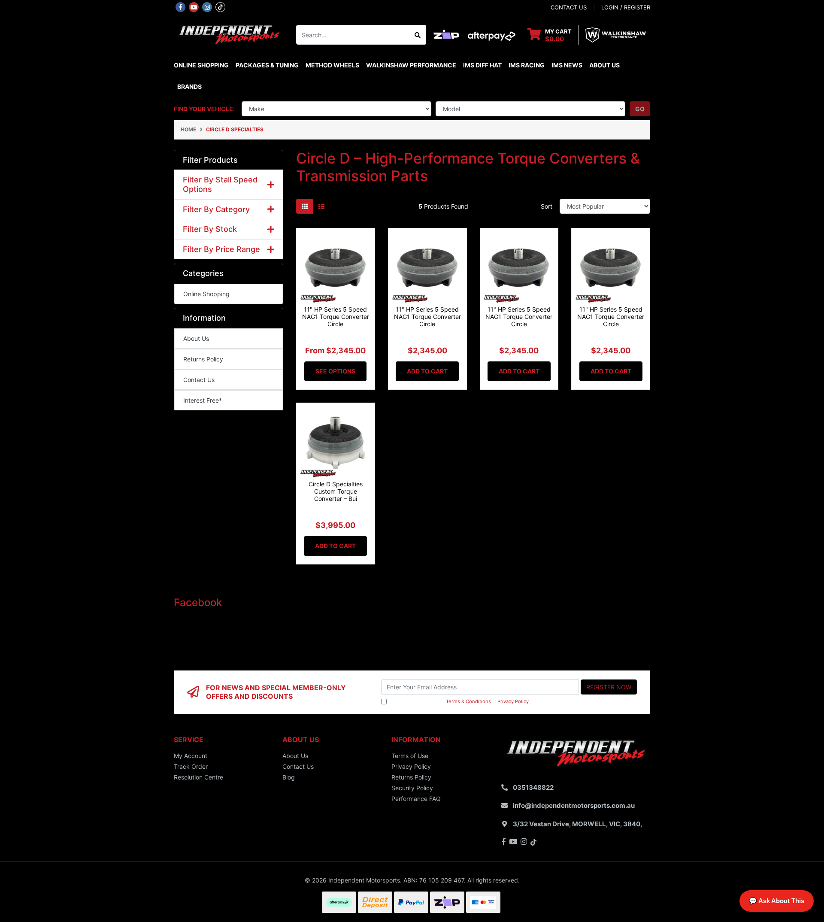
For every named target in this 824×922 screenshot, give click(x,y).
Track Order (191, 766)
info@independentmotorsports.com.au (574, 805)
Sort (546, 206)
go (640, 108)
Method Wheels (332, 65)
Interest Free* (202, 400)
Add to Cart (427, 371)
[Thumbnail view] (304, 206)
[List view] (321, 206)
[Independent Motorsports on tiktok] (220, 6)
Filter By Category (216, 209)
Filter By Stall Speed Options (220, 184)
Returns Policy (203, 359)
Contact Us (199, 379)
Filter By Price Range (221, 249)
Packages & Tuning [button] (267, 65)
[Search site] (417, 35)
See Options (335, 371)
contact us (569, 7)
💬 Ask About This (776, 900)
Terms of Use (409, 755)
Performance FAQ (416, 798)
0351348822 (533, 787)
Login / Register (625, 7)
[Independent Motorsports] (228, 34)
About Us (604, 65)
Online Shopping (201, 65)
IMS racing (527, 65)
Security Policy (412, 788)
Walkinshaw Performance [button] (411, 65)
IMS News (566, 65)
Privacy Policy (513, 701)
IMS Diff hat (482, 65)
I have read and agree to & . (459, 701)
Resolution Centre (198, 777)
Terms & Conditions (468, 701)
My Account (190, 755)
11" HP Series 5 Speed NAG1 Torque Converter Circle (335, 317)
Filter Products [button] (210, 159)
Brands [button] (189, 86)
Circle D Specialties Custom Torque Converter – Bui (336, 491)
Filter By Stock (210, 229)
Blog (288, 777)
